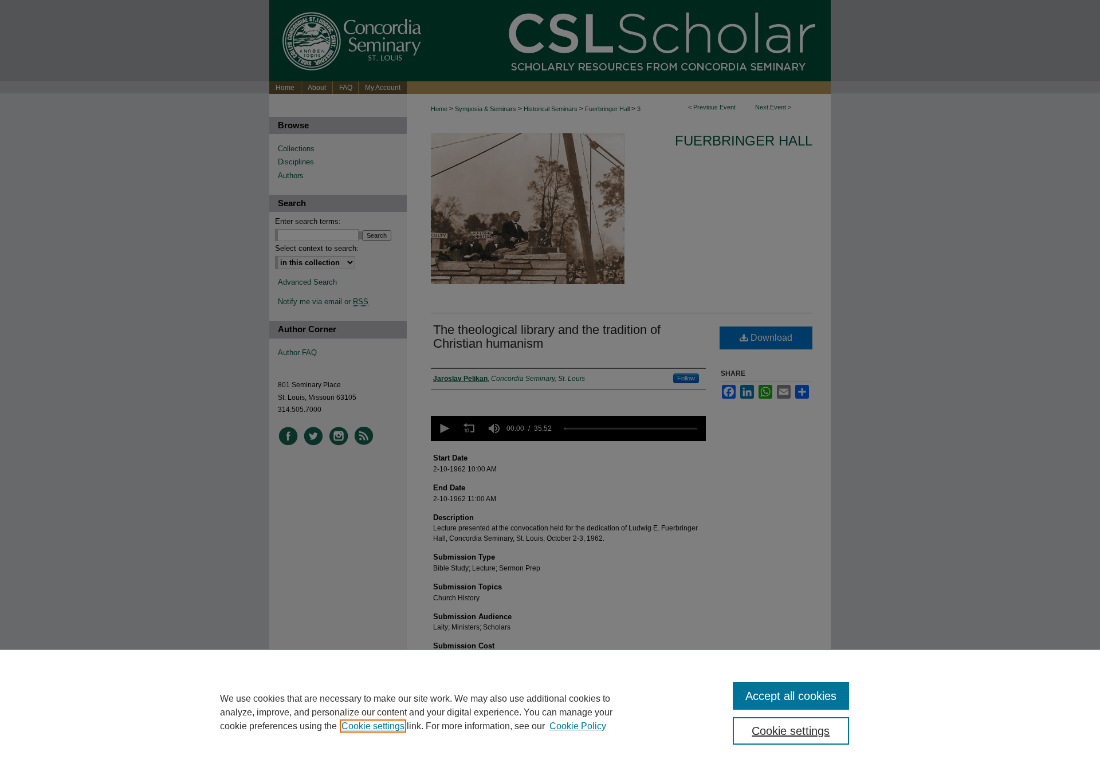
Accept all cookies (790, 696)
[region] (550, 712)
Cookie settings (372, 726)
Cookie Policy (577, 726)
